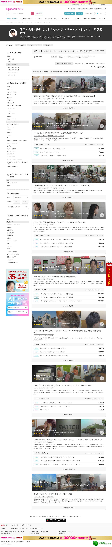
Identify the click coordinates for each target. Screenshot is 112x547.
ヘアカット (10, 89)
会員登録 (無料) (69, 13)
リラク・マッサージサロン (52, 18)
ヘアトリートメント (36, 36)
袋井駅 (79, 57)
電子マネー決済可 (11, 257)
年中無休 (9, 227)
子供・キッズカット (12, 92)
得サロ (8, 185)
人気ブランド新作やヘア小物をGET (39, 531)
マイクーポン (90, 13)
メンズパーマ (10, 154)
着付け (8, 138)
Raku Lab (102, 18)
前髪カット (10, 97)
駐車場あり (10, 243)
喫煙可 (8, 249)
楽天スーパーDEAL (12, 183)
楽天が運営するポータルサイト (66, 531)
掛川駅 (69, 56)
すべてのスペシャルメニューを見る (93, 144)
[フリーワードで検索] (32, 13)
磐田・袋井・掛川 (31, 22)
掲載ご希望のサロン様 (100, 8)
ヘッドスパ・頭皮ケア (13, 124)
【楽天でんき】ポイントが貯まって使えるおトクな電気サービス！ (27, 528)
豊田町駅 (61, 57)
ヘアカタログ (65, 18)
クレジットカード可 (12, 251)
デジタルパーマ (11, 113)
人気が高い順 (79, 63)
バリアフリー (10, 259)
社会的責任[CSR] (20, 541)
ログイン (79, 13)
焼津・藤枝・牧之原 (13, 67)
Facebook (76, 516)
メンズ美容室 (18, 22)
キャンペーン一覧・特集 (90, 18)
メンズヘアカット (11, 148)
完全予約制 (10, 230)
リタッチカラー (11, 103)
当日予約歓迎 (10, 232)
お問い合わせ (58, 516)
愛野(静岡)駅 (54, 56)
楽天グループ (91, 4)
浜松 (9, 61)
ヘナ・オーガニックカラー (14, 105)
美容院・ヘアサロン (12, 18)
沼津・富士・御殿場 (13, 70)
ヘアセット (10, 132)
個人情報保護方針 (10, 541)
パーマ (8, 111)
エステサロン (38, 18)
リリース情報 (69, 516)
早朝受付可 (38, 22)
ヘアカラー (10, 100)
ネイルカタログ (76, 18)
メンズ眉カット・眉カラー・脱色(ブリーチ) (17, 162)
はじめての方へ (72, 8)
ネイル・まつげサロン (26, 18)
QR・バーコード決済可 (13, 254)
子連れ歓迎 (10, 235)
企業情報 (3, 541)
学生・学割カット (11, 94)
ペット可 (9, 246)
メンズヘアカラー (11, 151)
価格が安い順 (90, 63)
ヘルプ (78, 8)
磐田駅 (60, 56)
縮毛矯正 (9, 116)
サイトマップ (50, 516)
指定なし (9, 86)
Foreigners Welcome (12, 262)
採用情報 (27, 541)
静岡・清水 (11, 59)
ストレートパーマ (11, 119)
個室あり (9, 238)
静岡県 (23, 22)
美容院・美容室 (9, 22)
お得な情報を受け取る (87, 8)
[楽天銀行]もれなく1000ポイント (79, 4)
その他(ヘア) (10, 146)
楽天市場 (103, 4)
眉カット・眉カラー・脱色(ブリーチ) (17, 140)
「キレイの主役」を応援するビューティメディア (12, 531)
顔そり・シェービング (13, 166)
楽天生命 (97, 4)
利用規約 (44, 516)
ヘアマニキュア (11, 108)
